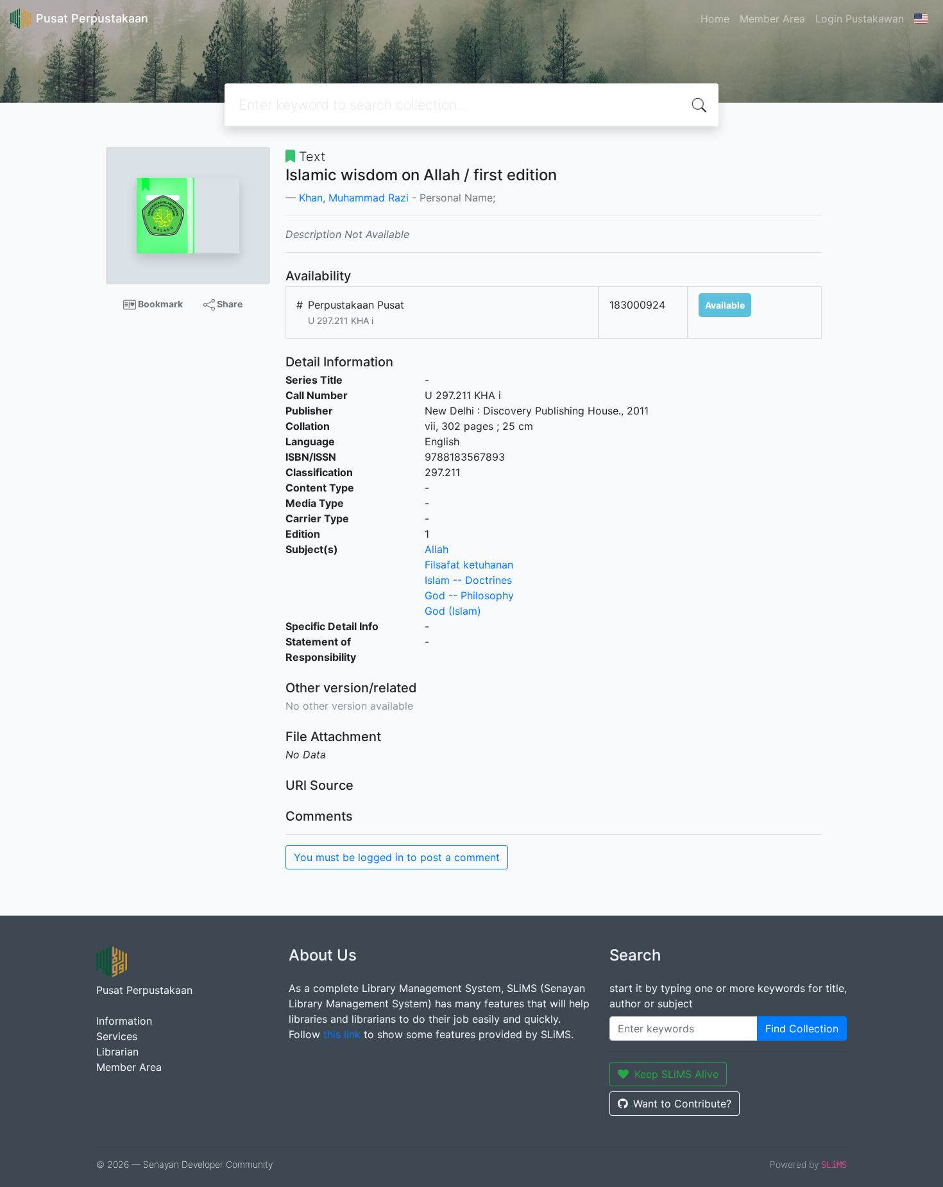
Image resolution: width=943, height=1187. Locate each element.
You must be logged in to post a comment (397, 857)
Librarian (117, 1051)
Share (228, 303)
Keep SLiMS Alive (676, 1074)
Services (116, 1036)
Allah (436, 549)
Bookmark (159, 303)
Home (715, 18)
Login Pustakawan (859, 18)
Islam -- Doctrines (468, 580)
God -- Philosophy (469, 595)
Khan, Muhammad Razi (354, 197)
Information (124, 1020)
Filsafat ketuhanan (469, 564)
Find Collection (801, 1028)
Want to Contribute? (682, 1103)
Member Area (772, 18)
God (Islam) (453, 610)
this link (342, 1034)
